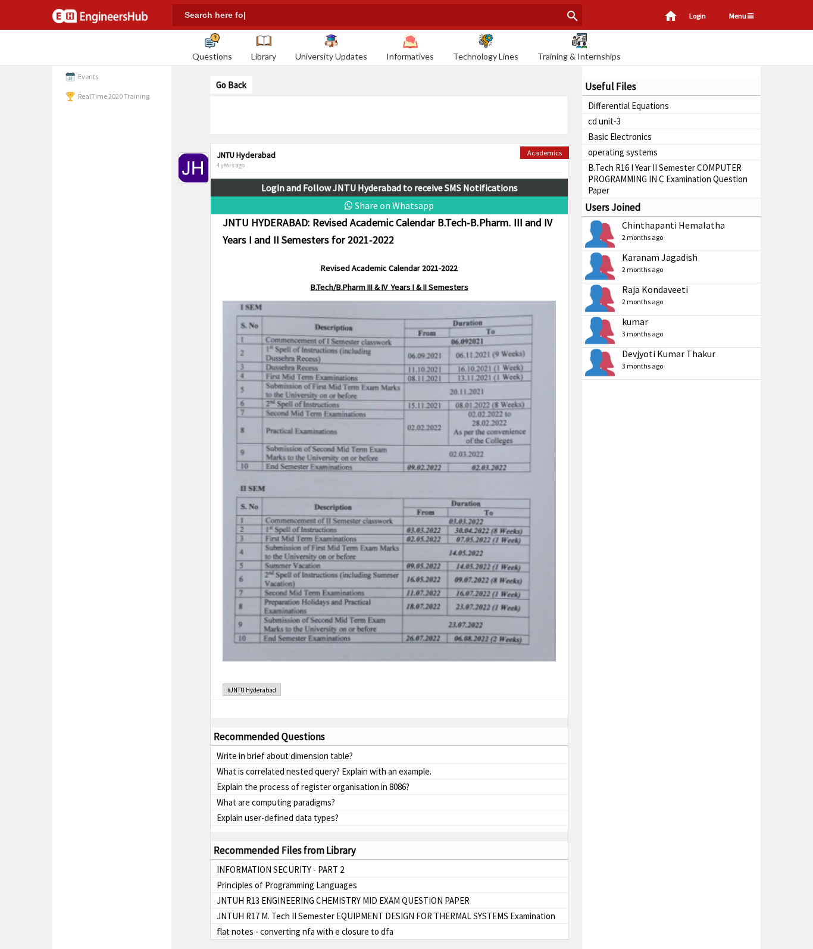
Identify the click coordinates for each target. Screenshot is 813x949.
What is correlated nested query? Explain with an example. (324, 771)
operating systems (623, 152)
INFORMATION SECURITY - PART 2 (280, 869)
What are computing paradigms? (276, 802)
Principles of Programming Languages (287, 885)
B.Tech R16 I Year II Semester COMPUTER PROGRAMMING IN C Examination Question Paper (668, 179)
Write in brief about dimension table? (285, 755)
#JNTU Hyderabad (251, 690)
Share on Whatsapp (393, 205)
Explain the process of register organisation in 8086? (313, 786)
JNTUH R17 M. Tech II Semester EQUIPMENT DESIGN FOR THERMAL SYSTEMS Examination (386, 916)
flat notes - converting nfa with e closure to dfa (305, 931)
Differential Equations (628, 105)
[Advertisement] (388, 114)
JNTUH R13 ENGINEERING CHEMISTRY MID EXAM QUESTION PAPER (343, 900)
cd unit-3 (604, 121)
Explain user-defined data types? (278, 817)
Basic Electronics (620, 136)
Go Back (231, 84)
